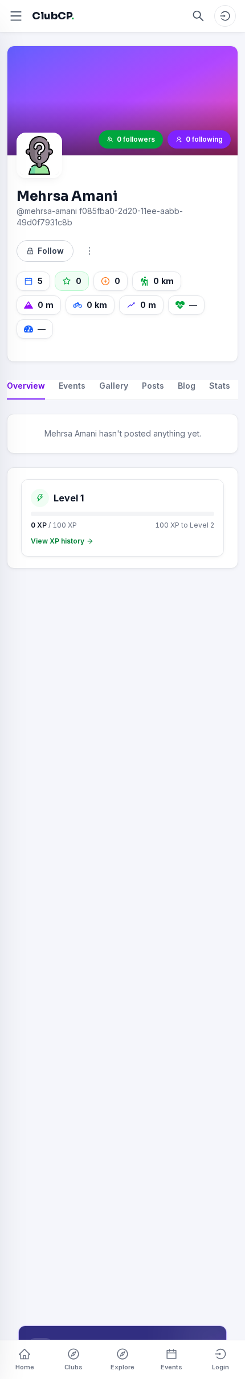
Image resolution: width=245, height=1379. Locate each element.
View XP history (57, 541)
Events (171, 1367)
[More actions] (89, 251)
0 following (204, 139)
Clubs (73, 1367)
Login (220, 1367)
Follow (51, 251)
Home (24, 1367)
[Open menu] (16, 16)
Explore (122, 1367)
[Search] (198, 16)
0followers (136, 139)
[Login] (225, 16)
